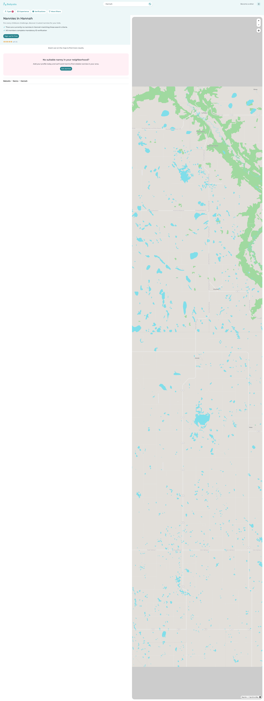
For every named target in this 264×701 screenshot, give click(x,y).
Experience (24, 11)
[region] (197, 358)
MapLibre (244, 697)
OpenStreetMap (253, 697)
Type (10, 11)
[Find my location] (259, 30)
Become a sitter (247, 4)
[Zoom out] (259, 25)
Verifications (39, 11)
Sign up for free (11, 36)
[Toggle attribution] (260, 697)
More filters (56, 11)
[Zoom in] (259, 21)
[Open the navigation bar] (259, 4)
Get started (66, 69)
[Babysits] (9, 4)
